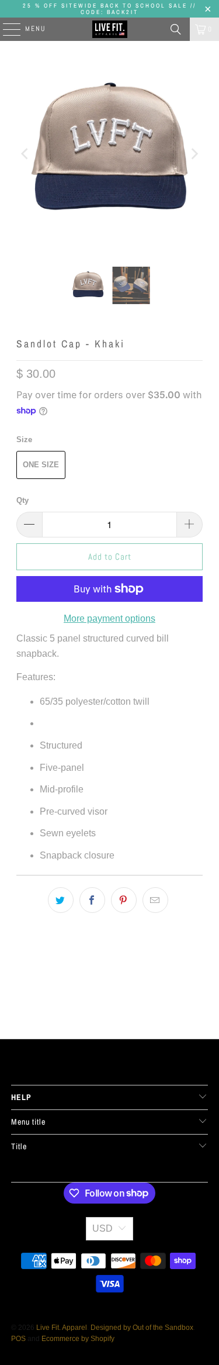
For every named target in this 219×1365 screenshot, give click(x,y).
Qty (22, 500)
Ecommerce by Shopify (77, 1339)
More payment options (109, 618)
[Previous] (25, 153)
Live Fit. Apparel (61, 1327)
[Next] (194, 153)
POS (18, 1339)
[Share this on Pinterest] (124, 900)
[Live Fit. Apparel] (110, 29)
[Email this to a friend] (155, 900)
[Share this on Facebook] (92, 900)
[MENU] (6, 29)
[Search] (176, 29)
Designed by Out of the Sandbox (142, 1327)
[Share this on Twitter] (61, 900)
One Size (41, 464)
